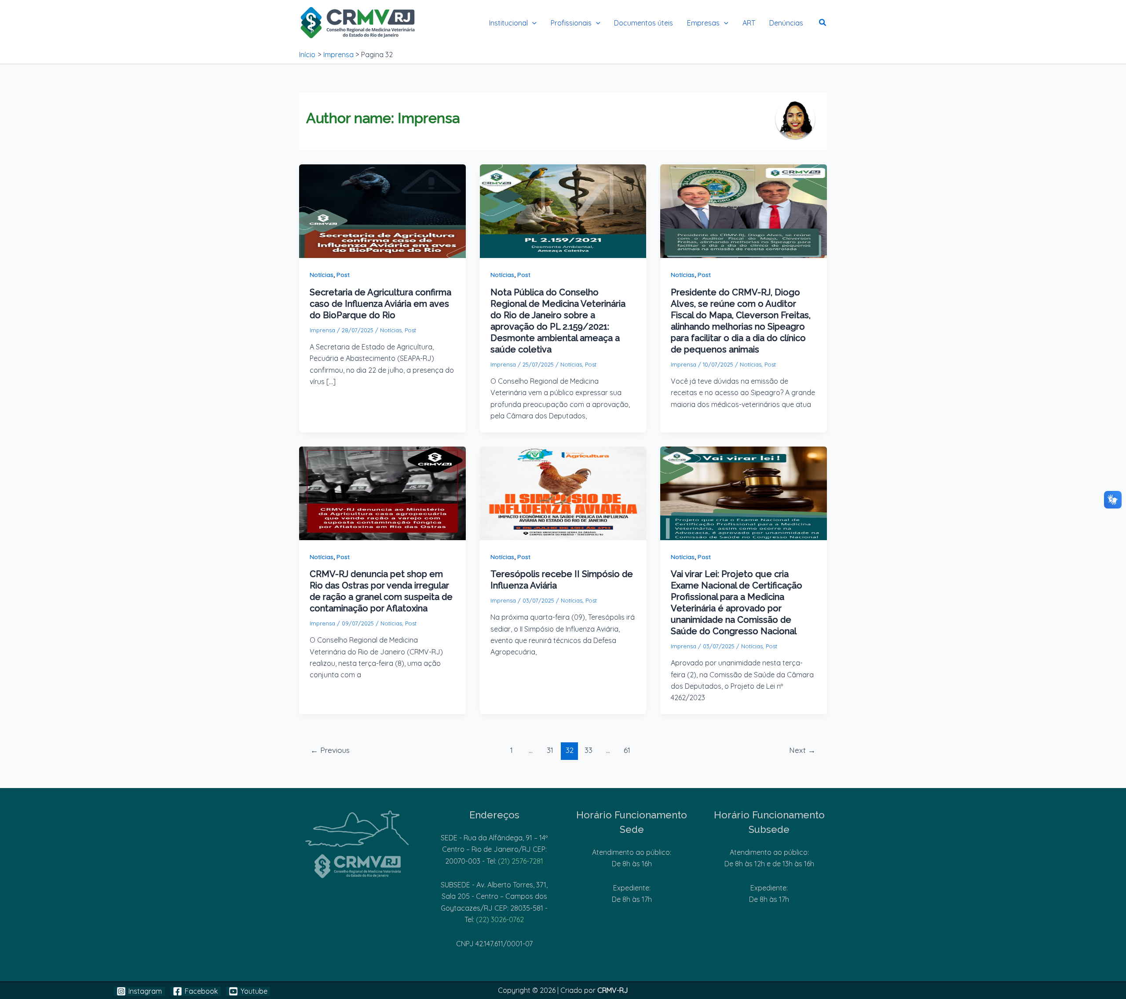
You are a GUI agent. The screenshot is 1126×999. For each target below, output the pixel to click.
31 (550, 750)
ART (748, 22)
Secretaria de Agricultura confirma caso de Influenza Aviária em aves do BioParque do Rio (380, 303)
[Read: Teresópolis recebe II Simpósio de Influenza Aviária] (563, 492)
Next (802, 750)
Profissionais (571, 22)
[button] (532, 22)
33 (588, 750)
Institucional (508, 22)
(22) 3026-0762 (500, 919)
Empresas (703, 22)
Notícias (321, 275)
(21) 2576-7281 (520, 861)
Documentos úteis (643, 22)
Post (343, 275)
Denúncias (786, 22)
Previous (330, 750)
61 (627, 750)
